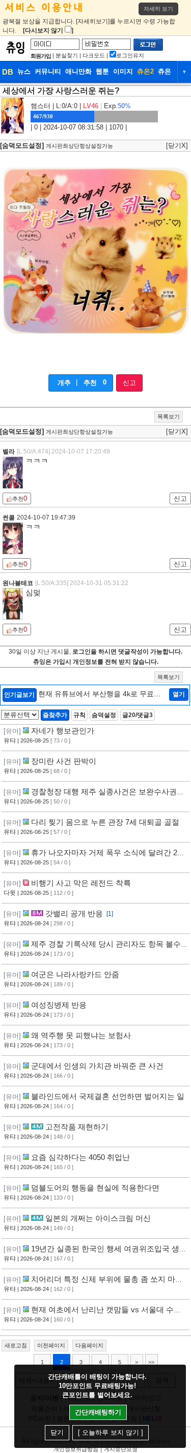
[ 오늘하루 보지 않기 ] (110, 1432)
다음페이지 (89, 1345)
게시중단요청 (121, 1449)
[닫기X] (177, 145)
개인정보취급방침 (75, 1449)
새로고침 (16, 1345)
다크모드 (94, 55)
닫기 (57, 1432)
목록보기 (168, 416)
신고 (129, 382)
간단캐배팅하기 (98, 1412)
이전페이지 (51, 1345)
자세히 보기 (158, 9)
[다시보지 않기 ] (48, 30)
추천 (90, 382)
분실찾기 (67, 55)
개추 (64, 382)
